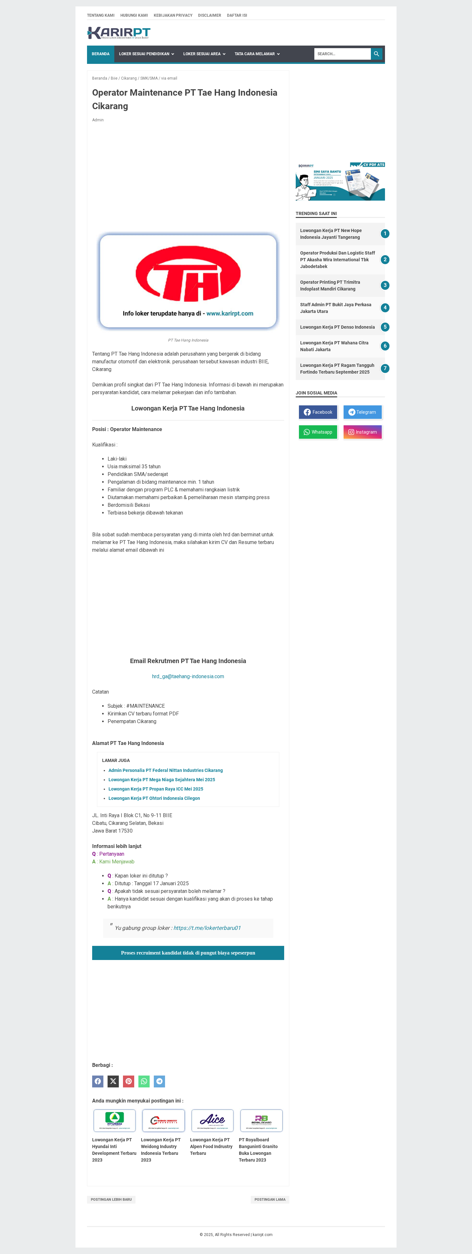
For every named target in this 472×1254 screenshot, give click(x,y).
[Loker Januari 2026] (119, 33)
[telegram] (159, 1081)
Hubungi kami (134, 15)
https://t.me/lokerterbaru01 (207, 928)
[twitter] (113, 1081)
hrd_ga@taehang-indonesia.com (188, 676)
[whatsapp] (144, 1081)
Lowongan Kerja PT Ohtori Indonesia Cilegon (154, 798)
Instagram (365, 432)
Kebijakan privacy (173, 15)
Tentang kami (101, 15)
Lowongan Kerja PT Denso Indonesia (337, 327)
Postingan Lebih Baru (111, 1200)
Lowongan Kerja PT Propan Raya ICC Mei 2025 (156, 788)
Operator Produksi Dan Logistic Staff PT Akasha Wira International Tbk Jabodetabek (337, 259)
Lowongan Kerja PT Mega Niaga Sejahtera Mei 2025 (162, 779)
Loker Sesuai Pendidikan (144, 54)
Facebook (321, 412)
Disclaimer (209, 15)
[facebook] (97, 1081)
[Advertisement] (188, 175)
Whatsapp (321, 432)
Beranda (100, 54)
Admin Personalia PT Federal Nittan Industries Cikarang (166, 770)
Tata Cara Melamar (255, 54)
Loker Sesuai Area (202, 54)
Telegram (365, 412)
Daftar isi (237, 15)
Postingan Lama (270, 1200)
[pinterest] (128, 1081)
